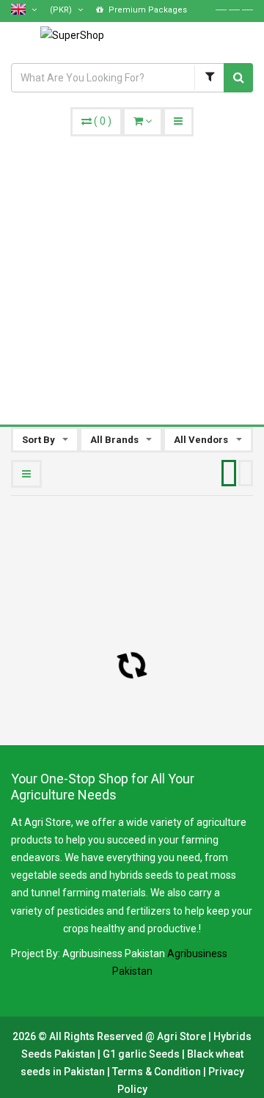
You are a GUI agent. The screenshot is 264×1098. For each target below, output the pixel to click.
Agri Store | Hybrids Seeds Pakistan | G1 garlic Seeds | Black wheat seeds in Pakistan (136, 1054)
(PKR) (62, 10)
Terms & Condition (157, 1071)
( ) (102, 121)
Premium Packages (146, 10)
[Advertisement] (132, 276)
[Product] (209, 77)
